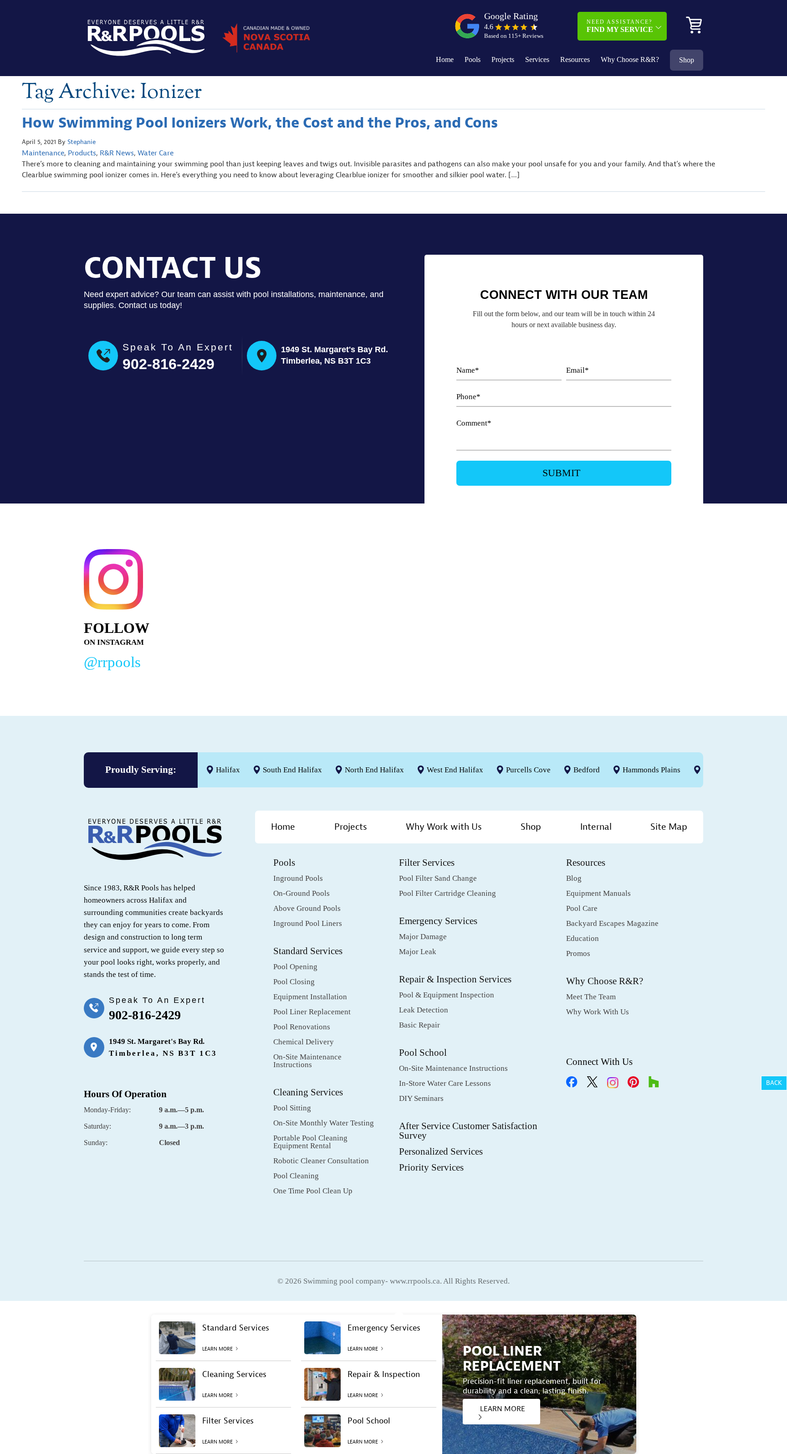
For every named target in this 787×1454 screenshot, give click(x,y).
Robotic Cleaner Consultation (321, 1160)
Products (82, 153)
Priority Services (431, 1167)
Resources (575, 59)
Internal (596, 826)
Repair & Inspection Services (455, 979)
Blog (574, 878)
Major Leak (417, 951)
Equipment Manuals (598, 893)
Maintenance (43, 153)
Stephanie (81, 142)
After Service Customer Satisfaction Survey (468, 1130)
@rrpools (112, 662)
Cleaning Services (308, 1092)
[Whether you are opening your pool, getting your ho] (506, 607)
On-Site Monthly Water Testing (323, 1123)
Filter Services (427, 862)
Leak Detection (423, 1010)
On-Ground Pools (301, 893)
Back (774, 1083)
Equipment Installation (310, 996)
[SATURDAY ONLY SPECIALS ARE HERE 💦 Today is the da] (374, 607)
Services (537, 59)
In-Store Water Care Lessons (445, 1083)
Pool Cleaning (296, 1175)
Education (582, 938)
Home (445, 59)
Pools (472, 59)
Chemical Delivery (303, 1042)
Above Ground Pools (307, 908)
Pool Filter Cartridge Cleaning (447, 893)
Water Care (156, 153)
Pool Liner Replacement (312, 1011)
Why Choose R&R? (630, 59)
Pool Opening (295, 966)
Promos (578, 953)
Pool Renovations (301, 1026)
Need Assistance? (620, 26)
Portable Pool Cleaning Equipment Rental (310, 1142)
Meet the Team (591, 996)
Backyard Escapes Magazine (612, 923)
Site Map (668, 826)
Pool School (423, 1052)
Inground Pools (298, 878)
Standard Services (307, 950)
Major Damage (423, 936)
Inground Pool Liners (307, 923)
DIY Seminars (421, 1098)
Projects (502, 59)
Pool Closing (294, 981)
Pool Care (582, 908)
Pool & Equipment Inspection (446, 995)
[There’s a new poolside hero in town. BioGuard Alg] (241, 607)
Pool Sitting (292, 1108)
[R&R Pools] (146, 38)
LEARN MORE (502, 1408)
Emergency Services (438, 920)
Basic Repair (419, 1025)
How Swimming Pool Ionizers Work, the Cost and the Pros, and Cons (260, 122)
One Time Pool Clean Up (313, 1191)
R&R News (117, 153)
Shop (686, 60)
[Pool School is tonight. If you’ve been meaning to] (639, 607)
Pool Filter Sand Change (438, 878)
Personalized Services (441, 1151)
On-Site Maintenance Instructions (307, 1061)
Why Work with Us (444, 826)
